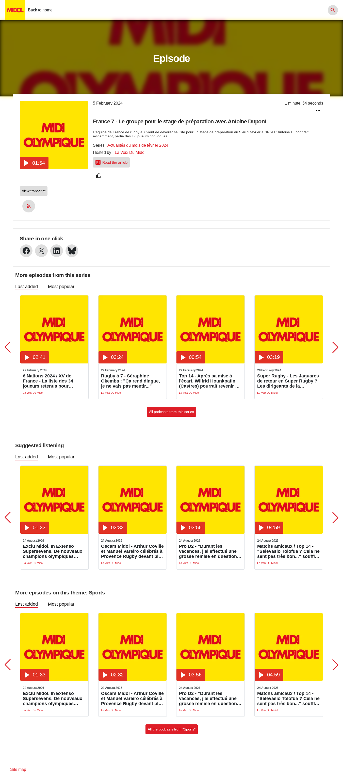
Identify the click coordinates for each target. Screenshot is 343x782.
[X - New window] (41, 250)
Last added (26, 286)
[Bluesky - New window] (72, 250)
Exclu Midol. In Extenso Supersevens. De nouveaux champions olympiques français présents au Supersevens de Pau (52, 551)
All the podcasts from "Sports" (171, 729)
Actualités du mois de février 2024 (137, 145)
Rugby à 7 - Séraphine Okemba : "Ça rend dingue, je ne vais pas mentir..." (130, 381)
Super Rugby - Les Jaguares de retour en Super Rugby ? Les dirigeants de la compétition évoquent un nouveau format (288, 381)
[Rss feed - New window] (28, 206)
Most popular (61, 286)
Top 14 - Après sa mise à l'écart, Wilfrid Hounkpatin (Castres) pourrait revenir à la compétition (208, 381)
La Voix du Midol (130, 152)
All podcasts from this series (171, 412)
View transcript (33, 191)
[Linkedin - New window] (56, 250)
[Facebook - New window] (26, 250)
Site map (18, 769)
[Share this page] (318, 111)
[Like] (98, 175)
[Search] (333, 10)
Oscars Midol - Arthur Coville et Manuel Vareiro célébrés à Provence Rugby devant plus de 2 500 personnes (132, 551)
